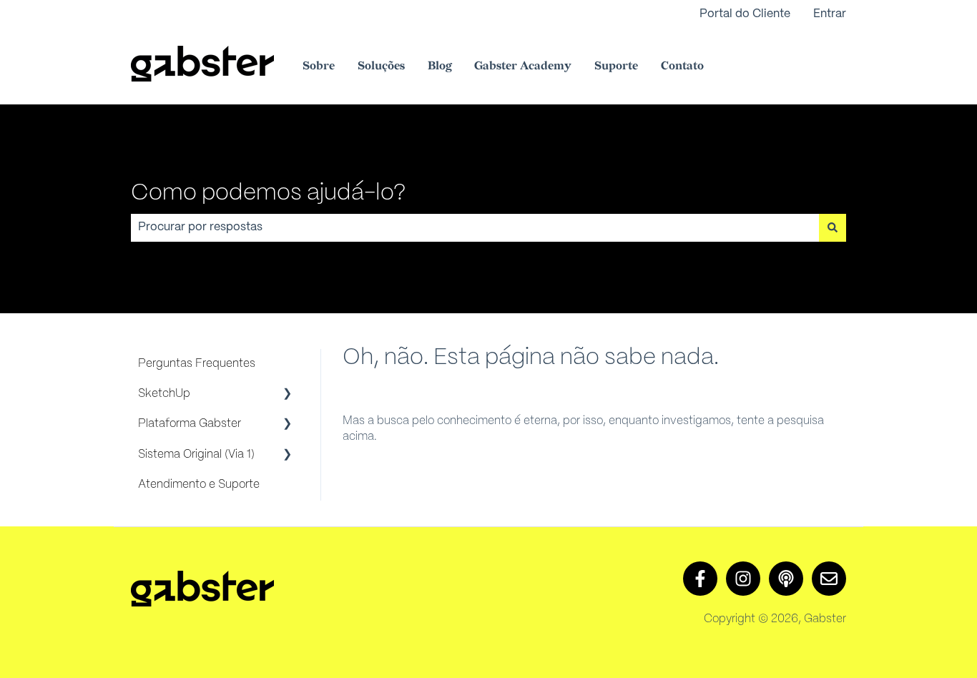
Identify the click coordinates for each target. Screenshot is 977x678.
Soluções (381, 66)
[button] (287, 395)
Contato (682, 66)
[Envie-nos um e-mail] (829, 578)
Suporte (616, 66)
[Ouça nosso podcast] (786, 578)
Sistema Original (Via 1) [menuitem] (196, 454)
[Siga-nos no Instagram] (743, 578)
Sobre (319, 66)
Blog (439, 66)
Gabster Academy (522, 66)
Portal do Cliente (744, 14)
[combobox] (475, 227)
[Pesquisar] (832, 227)
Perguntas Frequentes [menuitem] (196, 363)
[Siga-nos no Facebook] (700, 578)
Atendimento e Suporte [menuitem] (199, 484)
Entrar (829, 14)
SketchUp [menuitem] (164, 393)
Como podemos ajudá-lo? (268, 193)
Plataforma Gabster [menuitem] (189, 423)
